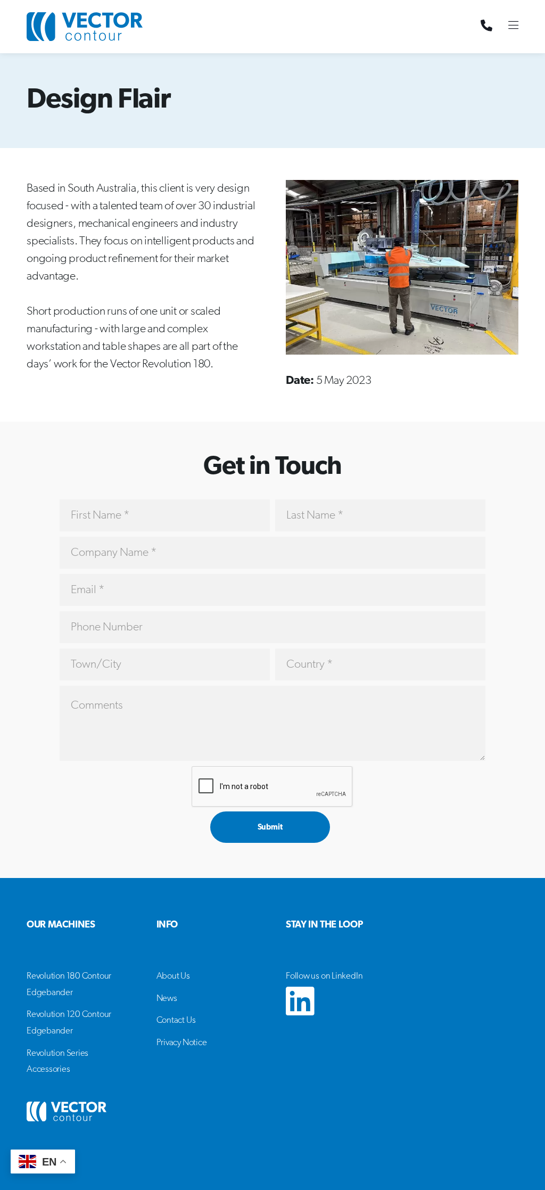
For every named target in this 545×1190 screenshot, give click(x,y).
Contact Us (176, 1020)
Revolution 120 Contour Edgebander (69, 1023)
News (166, 998)
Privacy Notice (181, 1042)
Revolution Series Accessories (57, 1061)
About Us (173, 976)
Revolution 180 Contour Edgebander (69, 984)
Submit (270, 828)
